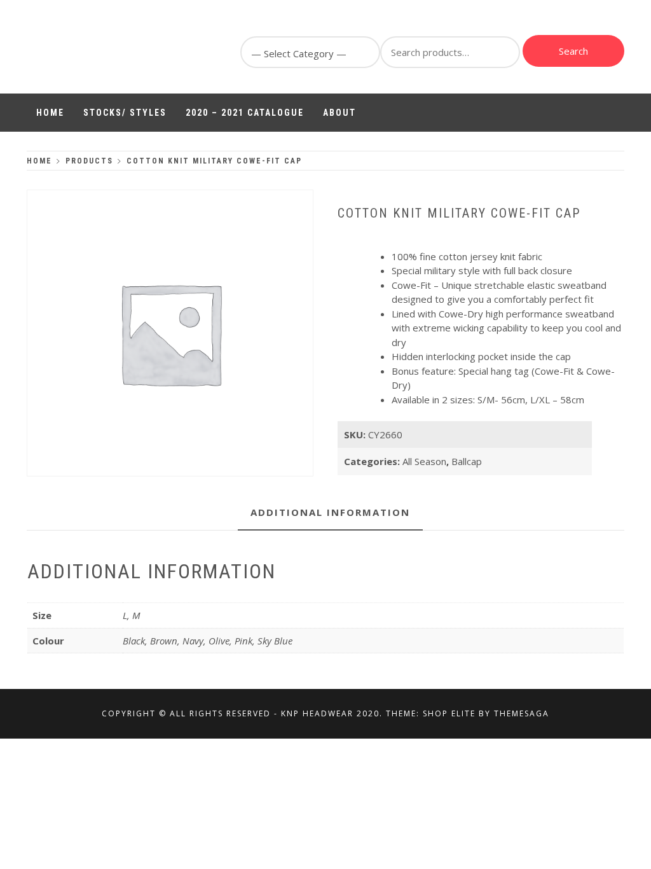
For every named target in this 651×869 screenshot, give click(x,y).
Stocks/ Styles (125, 113)
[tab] (330, 513)
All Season (424, 461)
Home (50, 113)
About (339, 113)
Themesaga (521, 713)
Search (573, 51)
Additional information (330, 512)
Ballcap (466, 461)
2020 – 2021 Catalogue (245, 113)
